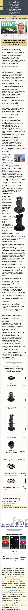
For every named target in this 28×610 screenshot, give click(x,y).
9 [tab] (21, 35)
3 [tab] (7, 35)
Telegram (17, 14)
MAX (11, 14)
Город (14, 1)
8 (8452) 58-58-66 (14, 4)
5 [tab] (11, 35)
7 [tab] (16, 35)
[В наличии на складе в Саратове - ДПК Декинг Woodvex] (14, 27)
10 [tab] (23, 35)
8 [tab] (18, 35)
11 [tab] (25, 35)
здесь (17, 355)
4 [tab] (9, 35)
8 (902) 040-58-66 (14, 6)
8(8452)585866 (11, 591)
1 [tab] (2, 35)
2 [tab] (4, 35)
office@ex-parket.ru (14, 10)
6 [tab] (14, 35)
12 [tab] (14, 37)
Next (25, 27)
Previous (3, 27)
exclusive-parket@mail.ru (15, 9)
